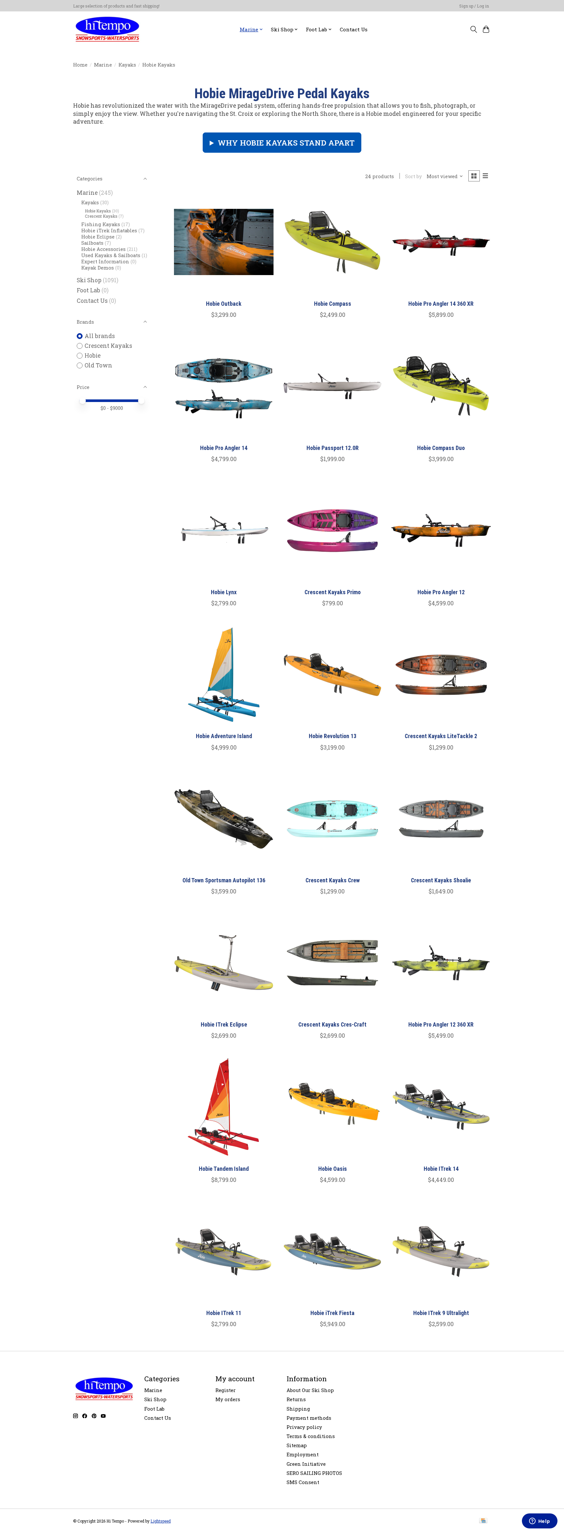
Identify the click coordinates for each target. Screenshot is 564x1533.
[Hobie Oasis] (332, 1107)
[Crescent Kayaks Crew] (332, 819)
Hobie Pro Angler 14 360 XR (441, 304)
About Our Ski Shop (310, 1390)
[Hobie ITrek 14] (441, 1107)
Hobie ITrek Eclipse (224, 1024)
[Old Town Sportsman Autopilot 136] (224, 819)
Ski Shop (89, 280)
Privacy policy (304, 1427)
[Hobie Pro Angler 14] (224, 386)
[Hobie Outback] (224, 242)
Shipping (298, 1409)
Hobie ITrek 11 (223, 1313)
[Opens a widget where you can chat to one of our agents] (539, 1521)
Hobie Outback (224, 304)
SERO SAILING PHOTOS (314, 1473)
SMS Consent (303, 1482)
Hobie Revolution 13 (332, 736)
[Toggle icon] (473, 29)
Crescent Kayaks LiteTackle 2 (441, 736)
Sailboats (92, 243)
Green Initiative (306, 1464)
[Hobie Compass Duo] (441, 386)
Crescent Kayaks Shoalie (441, 880)
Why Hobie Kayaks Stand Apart (286, 142)
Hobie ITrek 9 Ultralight (441, 1313)
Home (80, 65)
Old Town (98, 365)
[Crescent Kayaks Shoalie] (441, 819)
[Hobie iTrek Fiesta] (332, 1251)
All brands (100, 336)
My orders (227, 1399)
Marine (103, 65)
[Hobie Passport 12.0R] (332, 386)
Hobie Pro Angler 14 (223, 448)
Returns (296, 1399)
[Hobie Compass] (332, 242)
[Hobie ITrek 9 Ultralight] (441, 1251)
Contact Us (354, 29)
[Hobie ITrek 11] (224, 1251)
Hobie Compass (332, 304)
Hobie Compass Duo (441, 448)
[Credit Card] (483, 1521)
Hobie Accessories (103, 249)
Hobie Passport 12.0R (332, 448)
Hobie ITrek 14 (441, 1169)
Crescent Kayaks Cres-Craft (332, 1024)
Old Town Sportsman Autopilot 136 (223, 880)
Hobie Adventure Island (224, 736)
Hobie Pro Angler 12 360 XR (441, 1024)
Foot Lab (88, 290)
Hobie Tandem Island (224, 1169)
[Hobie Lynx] (224, 530)
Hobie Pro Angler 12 (441, 592)
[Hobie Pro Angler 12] (441, 530)
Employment (303, 1454)
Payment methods (309, 1418)
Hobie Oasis (332, 1169)
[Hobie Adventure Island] (224, 674)
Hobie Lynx (224, 592)
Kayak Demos (97, 268)
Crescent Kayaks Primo (333, 592)
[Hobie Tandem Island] (224, 1107)
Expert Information (105, 261)
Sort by (413, 176)
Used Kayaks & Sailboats (110, 255)
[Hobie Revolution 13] (332, 674)
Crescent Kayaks (101, 216)
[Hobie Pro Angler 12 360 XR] (441, 963)
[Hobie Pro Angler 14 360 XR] (441, 242)
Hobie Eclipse (98, 237)
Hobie (93, 355)
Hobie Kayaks (98, 210)
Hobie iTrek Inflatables (109, 230)
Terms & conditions (311, 1436)
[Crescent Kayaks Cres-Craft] (332, 963)
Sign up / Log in (474, 5)
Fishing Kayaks (100, 224)
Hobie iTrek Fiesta (332, 1313)
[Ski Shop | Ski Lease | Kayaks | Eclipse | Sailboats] (107, 29)
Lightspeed (160, 1521)
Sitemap (297, 1445)
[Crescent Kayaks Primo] (332, 530)
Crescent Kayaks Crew (333, 880)
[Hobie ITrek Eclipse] (224, 963)
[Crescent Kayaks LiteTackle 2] (441, 674)
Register (225, 1390)
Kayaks (127, 65)
